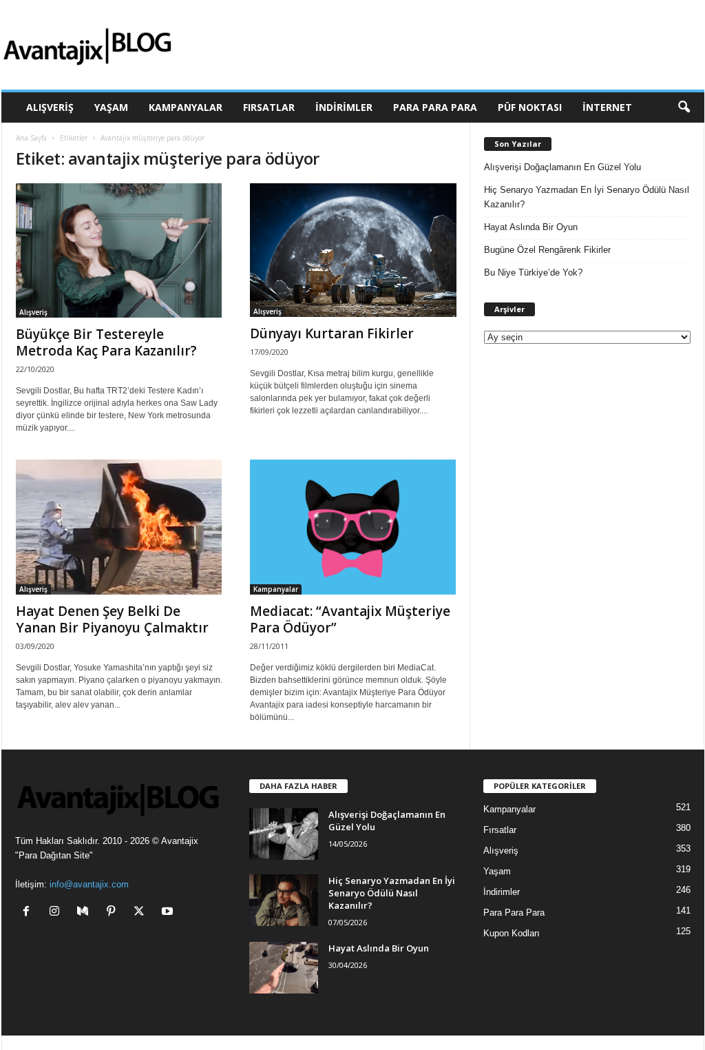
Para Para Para (435, 107)
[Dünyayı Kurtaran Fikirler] (353, 250)
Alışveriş (50, 107)
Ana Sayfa (31, 138)
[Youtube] (169, 912)
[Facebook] (29, 912)
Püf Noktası (530, 107)
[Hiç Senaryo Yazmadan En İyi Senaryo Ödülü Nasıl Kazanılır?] (283, 900)
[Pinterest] (114, 912)
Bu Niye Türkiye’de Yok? (533, 272)
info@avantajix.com (89, 884)
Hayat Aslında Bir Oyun (531, 227)
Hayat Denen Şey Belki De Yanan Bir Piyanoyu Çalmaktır (112, 619)
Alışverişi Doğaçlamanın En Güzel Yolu (562, 167)
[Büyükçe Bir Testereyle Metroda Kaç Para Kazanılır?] (119, 250)
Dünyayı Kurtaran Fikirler (332, 333)
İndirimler (343, 107)
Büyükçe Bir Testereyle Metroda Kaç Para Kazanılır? (106, 342)
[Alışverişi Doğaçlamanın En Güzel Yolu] (283, 834)
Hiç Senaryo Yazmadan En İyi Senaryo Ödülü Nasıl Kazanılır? (586, 197)
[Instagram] (57, 912)
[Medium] (86, 912)
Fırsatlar (269, 107)
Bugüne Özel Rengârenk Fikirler (547, 250)
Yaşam (111, 107)
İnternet (607, 107)
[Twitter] (142, 912)
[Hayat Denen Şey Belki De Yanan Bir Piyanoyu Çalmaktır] (119, 527)
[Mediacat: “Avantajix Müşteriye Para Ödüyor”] (353, 527)
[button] (684, 107)
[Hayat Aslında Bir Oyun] (283, 968)
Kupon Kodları (511, 933)
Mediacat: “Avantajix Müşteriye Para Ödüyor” (350, 619)
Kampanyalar (185, 107)
